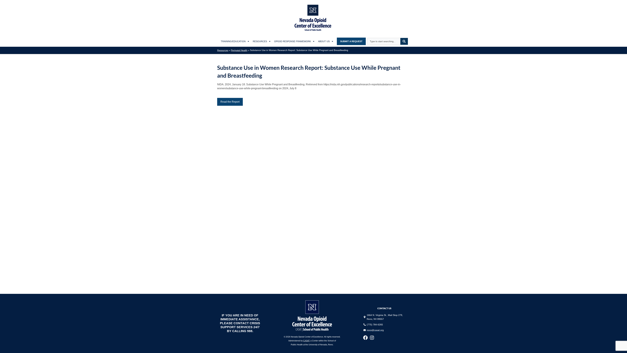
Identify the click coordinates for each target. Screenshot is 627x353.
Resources (260, 41)
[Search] (404, 41)
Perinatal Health (239, 50)
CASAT (306, 341)
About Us (324, 41)
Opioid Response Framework (292, 41)
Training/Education (233, 41)
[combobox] (383, 41)
